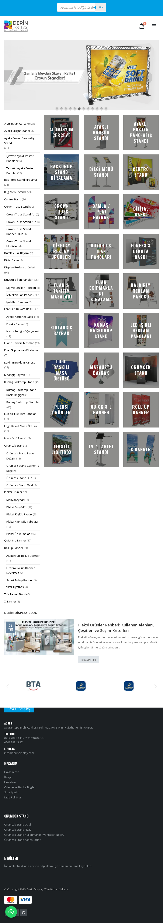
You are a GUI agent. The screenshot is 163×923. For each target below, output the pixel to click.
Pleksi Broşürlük (16, 507)
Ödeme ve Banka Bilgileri (20, 787)
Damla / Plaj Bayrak (16, 253)
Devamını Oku (89, 660)
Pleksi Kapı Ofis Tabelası (22, 521)
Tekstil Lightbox (14, 587)
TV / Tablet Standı (15, 594)
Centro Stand (12, 199)
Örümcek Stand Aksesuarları (22, 840)
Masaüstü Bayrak (15, 438)
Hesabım (10, 782)
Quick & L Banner (15, 540)
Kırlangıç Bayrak (14, 375)
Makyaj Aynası (15, 500)
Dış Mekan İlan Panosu (21, 288)
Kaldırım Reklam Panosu (19, 362)
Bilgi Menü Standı (15, 192)
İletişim (8, 777)
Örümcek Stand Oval (19, 485)
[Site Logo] (16, 26)
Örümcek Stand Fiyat (17, 829)
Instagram (23, 912)
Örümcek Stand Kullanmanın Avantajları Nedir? (34, 835)
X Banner (10, 601)
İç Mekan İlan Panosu (20, 295)
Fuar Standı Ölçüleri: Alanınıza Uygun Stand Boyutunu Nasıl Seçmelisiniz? (118, 627)
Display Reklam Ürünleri (19, 267)
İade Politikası (13, 797)
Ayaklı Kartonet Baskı (20, 317)
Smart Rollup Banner (19, 580)
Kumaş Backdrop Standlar (23, 402)
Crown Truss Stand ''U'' (21, 222)
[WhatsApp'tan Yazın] (11, 912)
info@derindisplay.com (19, 753)
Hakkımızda (11, 772)
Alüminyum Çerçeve (17, 123)
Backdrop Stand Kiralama (20, 180)
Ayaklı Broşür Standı (17, 131)
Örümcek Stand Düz (19, 478)
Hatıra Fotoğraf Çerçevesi (22, 331)
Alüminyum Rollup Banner (22, 556)
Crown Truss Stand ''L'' (20, 214)
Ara (101, 7)
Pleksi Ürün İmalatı (18, 534)
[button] (154, 25)
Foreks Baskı (14, 324)
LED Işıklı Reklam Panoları (20, 414)
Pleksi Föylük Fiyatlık (19, 514)
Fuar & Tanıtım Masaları (19, 343)
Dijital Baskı (11, 260)
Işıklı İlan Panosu (17, 302)
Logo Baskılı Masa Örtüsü (20, 426)
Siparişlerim (11, 792)
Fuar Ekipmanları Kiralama (21, 350)
